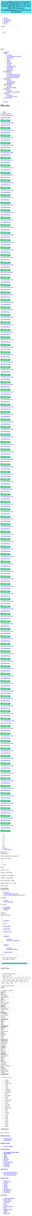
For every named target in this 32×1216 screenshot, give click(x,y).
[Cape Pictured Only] (7, 720)
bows (5, 1203)
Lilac (6, 1098)
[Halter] (4, 1049)
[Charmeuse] (3, 1034)
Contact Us (6, 892)
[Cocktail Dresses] (7, 997)
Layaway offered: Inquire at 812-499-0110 (14, 895)
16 (4, 978)
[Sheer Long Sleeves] (5, 1065)
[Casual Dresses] (7, 996)
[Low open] (5, 1017)
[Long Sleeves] (5, 1064)
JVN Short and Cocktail (10, 1175)
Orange (7, 1112)
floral (5, 1208)
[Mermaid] (4, 1057)
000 (4, 977)
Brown (7, 1120)
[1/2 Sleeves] (5, 1062)
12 (26, 977)
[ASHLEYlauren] (7, 115)
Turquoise (7, 1089)
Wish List (6, 18)
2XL (12, 983)
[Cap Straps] (5, 1068)
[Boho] (5, 1001)
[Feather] (3, 1037)
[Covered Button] (5, 1014)
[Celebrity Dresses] (5, 1008)
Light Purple (8, 1100)
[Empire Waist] (4, 1056)
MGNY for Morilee (8, 1146)
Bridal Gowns (7, 929)
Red (6, 1111)
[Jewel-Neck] (4, 1052)
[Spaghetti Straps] (5, 1071)
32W (16, 982)
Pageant (6, 1210)
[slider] (28, 963)
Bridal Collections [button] (5, 1135)
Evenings (6, 1182)
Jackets (5, 1185)
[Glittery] (3, 1020)
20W (17, 980)
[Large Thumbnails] (2, 110)
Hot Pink (7, 1104)
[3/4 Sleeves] (5, 1063)
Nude (6, 1117)
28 (22, 978)
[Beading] (4, 1029)
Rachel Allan (7, 1166)
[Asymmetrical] (4, 1042)
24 (16, 978)
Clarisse (6, 1157)
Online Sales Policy (8, 901)
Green (6, 1084)
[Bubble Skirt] (5, 1007)
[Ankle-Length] (4, 1041)
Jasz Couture (7, 1163)
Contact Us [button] (7, 936)
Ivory (6, 1115)
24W (26, 980)
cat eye (5, 1205)
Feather (5, 1183)
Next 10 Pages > (8, 849)
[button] (6, 52)
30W (11, 982)
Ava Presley (7, 1202)
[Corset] (5, 1011)
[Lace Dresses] (5, 1004)
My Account (7, 19)
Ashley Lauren (7, 1199)
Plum (6, 1109)
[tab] (17, 936)
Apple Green (8, 1083)
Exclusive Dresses (8, 1206)
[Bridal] (7, 993)
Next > (5, 848)
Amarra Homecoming (9, 1198)
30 (25, 978)
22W (22, 980)
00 (7, 977)
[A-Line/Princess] (4, 1055)
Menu (2, 49)
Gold (6, 1118)
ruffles (5, 1212)
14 (29, 977)
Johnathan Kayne (8, 1209)
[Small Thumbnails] (1, 110)
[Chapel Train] (4, 1044)
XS (24, 982)
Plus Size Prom (7, 1189)
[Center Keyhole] (5, 1009)
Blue (6, 1094)
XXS (20, 982)
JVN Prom (6, 1164)
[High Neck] (4, 1050)
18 (7, 978)
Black (6, 1121)
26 (19, 978)
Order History (7, 908)
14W (4, 980)
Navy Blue (8, 1095)
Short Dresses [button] (4, 1169)
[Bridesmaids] (7, 994)
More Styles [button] (4, 1195)
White (6, 1126)
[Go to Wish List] (2, 14)
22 (13, 978)
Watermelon (8, 1107)
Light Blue (8, 1091)
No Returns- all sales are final (11, 893)
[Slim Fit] (4, 1059)
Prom (5, 923)
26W (3, 982)
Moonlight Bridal (8, 1138)
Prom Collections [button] (5, 1149)
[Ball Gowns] (5, 1000)
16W (9, 980)
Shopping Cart (7, 21)
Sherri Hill (6, 1159)
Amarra (5, 1156)
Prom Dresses (7, 1190)
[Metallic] (3, 1022)
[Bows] (4, 1030)
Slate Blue (7, 1092)
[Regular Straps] (5, 1070)
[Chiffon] (3, 1035)
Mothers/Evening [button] (5, 1143)
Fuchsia (7, 1106)
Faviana (6, 1160)
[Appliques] (4, 1027)
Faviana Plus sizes (8, 1162)
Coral (6, 1114)
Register (6, 22)
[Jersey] (3, 1038)
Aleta (5, 1155)
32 (29, 978)
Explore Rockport (8, 952)
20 (10, 978)
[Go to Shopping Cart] (1, 14)
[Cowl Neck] (4, 1048)
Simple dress (7, 1213)
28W (7, 982)
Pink (6, 1103)
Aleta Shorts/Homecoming (10, 1172)
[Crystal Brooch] (4, 1031)
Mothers (6, 1186)
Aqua (6, 1087)
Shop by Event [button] (4, 1178)
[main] (16, 477)
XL (8, 983)
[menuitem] (17, 18)
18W (13, 980)
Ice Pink (7, 1101)
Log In (5, 23)
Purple (7, 1097)
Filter (4, 112)
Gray (6, 1123)
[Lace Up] (5, 1016)
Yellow (7, 1080)
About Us (6, 900)
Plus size (6, 101)
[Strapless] (5, 1072)
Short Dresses (7, 926)
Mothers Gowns (8, 931)
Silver (6, 1124)
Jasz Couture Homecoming (10, 1173)
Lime (6, 1086)
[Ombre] (3, 1024)
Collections (6, 920)
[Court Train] (4, 1045)
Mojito (7, 1081)
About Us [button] (6, 945)
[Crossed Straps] (5, 1015)
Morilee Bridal (7, 1140)
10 (4, 846)
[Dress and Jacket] (5, 1002)
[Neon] (3, 1023)
